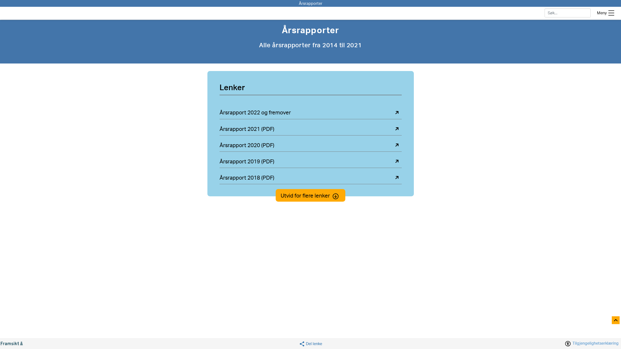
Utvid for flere (305, 195)
